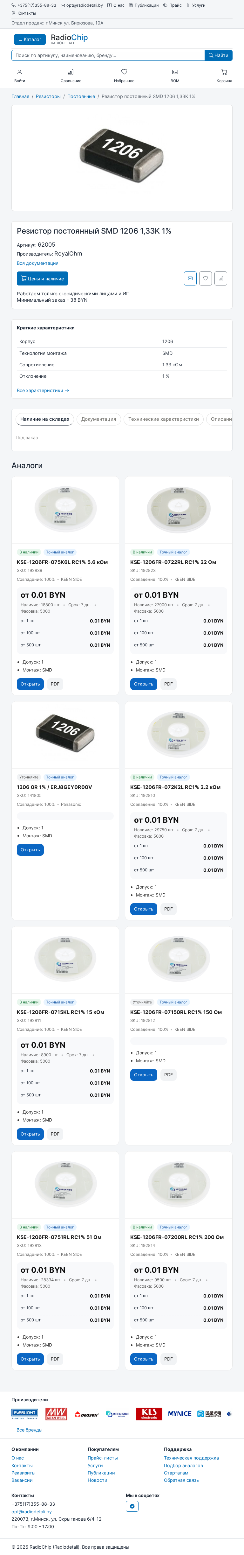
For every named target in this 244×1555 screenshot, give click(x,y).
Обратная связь (181, 1480)
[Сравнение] (71, 72)
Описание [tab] (223, 419)
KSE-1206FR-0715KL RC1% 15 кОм (60, 1012)
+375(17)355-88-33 (36, 5)
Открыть (30, 683)
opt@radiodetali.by (84, 5)
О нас (119, 5)
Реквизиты (23, 1472)
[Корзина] (224, 72)
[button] (19, 72)
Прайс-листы (103, 1457)
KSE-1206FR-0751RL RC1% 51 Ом (59, 1237)
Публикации (147, 5)
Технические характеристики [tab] (163, 419)
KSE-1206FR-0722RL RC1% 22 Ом (173, 562)
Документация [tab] (98, 419)
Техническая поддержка (191, 1457)
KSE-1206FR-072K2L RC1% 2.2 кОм (175, 787)
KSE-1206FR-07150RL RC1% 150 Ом (176, 1012)
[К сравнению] (220, 278)
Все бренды (30, 1429)
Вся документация (37, 263)
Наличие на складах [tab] (44, 419)
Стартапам (176, 1472)
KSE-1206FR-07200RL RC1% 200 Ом (177, 1237)
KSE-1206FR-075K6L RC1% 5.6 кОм (62, 562)
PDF (55, 683)
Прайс (175, 5)
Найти (220, 55)
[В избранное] (205, 278)
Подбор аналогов (183, 1465)
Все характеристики (40, 390)
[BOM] (175, 72)
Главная (20, 96)
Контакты (26, 13)
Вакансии (22, 1480)
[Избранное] (124, 72)
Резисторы (48, 96)
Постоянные (81, 96)
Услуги (199, 5)
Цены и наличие (45, 278)
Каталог (32, 39)
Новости (97, 1480)
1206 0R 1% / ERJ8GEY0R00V (54, 787)
